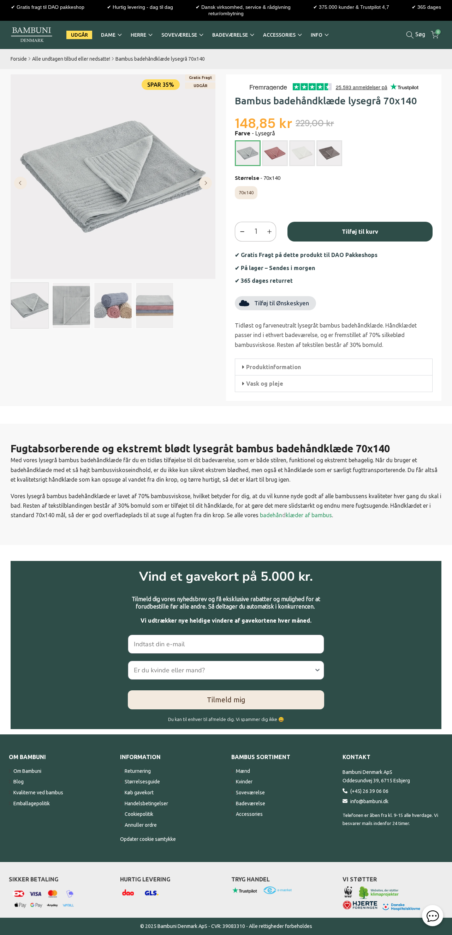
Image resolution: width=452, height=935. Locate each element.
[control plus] (271, 232)
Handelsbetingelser (146, 803)
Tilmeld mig (226, 700)
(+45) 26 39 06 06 (369, 791)
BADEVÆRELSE (230, 35)
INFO (316, 35)
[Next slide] (205, 183)
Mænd (243, 771)
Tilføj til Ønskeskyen (281, 303)
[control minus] (240, 232)
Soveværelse (250, 792)
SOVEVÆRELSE (179, 35)
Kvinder (244, 781)
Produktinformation (273, 367)
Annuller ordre (141, 825)
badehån (271, 515)
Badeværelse (250, 803)
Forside (19, 59)
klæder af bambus (309, 515)
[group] (30, 305)
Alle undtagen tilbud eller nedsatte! (71, 59)
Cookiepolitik (139, 814)
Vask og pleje (264, 383)
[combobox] (224, 670)
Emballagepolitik (31, 803)
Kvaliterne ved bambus (38, 792)
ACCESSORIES (279, 35)
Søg (419, 34)
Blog (18, 781)
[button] (333, 367)
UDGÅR (79, 35)
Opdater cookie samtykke (148, 839)
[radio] (248, 153)
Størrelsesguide (142, 781)
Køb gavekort (139, 792)
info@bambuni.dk (369, 801)
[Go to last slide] (20, 183)
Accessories (249, 814)
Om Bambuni (27, 771)
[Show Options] (317, 670)
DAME (108, 35)
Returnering (138, 771)
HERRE (138, 35)
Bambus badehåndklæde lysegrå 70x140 (160, 59)
